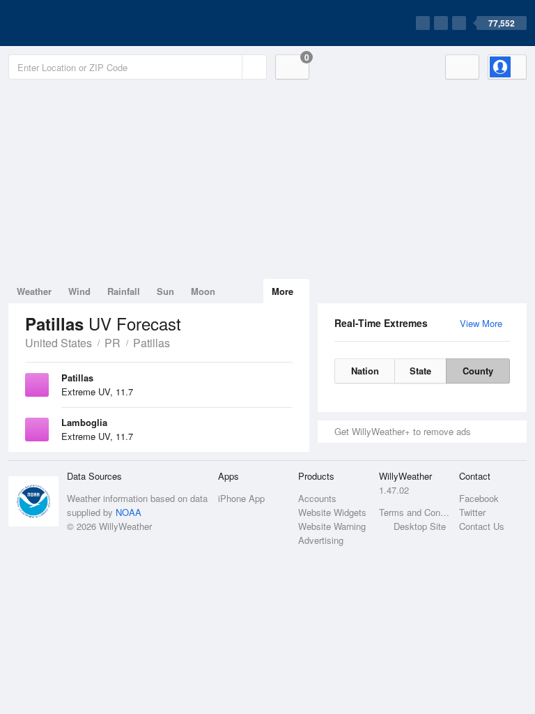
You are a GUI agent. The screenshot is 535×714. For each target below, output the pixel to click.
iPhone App (241, 498)
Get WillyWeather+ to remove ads (402, 431)
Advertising (320, 540)
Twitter (472, 512)
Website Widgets (332, 512)
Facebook (479, 498)
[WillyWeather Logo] (73, 23)
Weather (34, 291)
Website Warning (332, 526)
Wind (79, 291)
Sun (165, 291)
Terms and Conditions (415, 512)
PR (112, 343)
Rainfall (123, 291)
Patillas (151, 343)
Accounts (317, 498)
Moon (203, 291)
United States (58, 343)
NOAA (128, 512)
